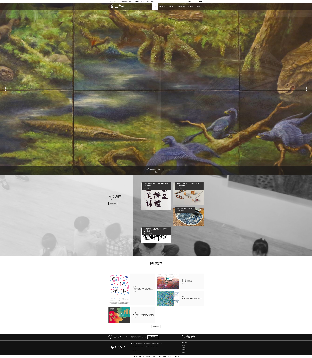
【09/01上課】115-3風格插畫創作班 (154, 183)
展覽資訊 (172, 6)
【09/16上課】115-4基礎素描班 (186, 200)
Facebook (189, 1)
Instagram (200, 1)
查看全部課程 (113, 203)
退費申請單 (180, 183)
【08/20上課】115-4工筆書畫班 (186, 225)
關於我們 (184, 345)
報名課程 (181, 6)
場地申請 (190, 6)
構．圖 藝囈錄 (187, 281)
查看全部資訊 (156, 326)
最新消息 (184, 347)
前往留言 (153, 336)
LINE (195, 1)
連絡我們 (199, 6)
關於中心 (162, 6)
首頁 (154, 6)
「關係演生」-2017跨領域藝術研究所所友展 (147, 289)
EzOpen (177, 356)
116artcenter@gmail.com (139, 351)
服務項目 (184, 350)
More (134, 291)
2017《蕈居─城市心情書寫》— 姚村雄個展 (196, 298)
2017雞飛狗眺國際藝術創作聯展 (143, 315)
